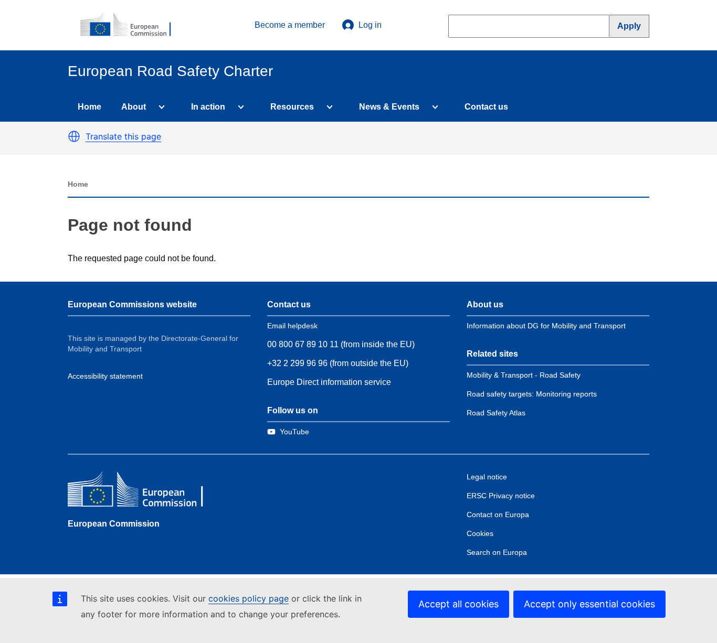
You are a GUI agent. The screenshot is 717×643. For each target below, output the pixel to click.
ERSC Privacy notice (501, 495)
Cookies (480, 533)
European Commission (114, 523)
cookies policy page (248, 598)
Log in (370, 24)
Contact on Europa (498, 514)
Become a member (290, 24)
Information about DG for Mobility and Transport (546, 326)
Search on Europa (497, 552)
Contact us (486, 106)
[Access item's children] (159, 107)
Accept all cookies (458, 603)
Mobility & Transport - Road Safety (524, 375)
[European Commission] (131, 25)
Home (89, 106)
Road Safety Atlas (496, 413)
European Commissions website (132, 304)
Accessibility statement (105, 376)
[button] (74, 136)
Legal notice (487, 477)
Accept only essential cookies (589, 603)
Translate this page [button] (123, 136)
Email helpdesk (292, 326)
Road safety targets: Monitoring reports (532, 394)
